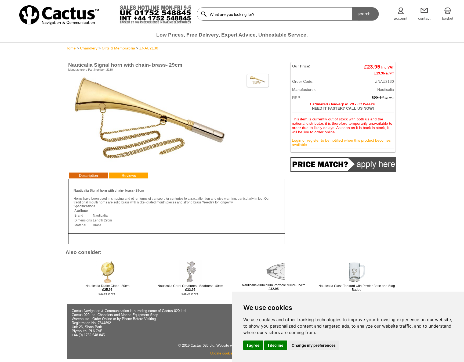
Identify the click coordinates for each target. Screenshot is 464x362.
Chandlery (88, 48)
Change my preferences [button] (314, 345)
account (400, 18)
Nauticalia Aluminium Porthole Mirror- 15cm (273, 288)
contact (424, 18)
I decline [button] (275, 345)
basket (447, 18)
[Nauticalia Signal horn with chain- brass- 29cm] (149, 163)
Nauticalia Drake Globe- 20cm (107, 289)
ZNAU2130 (148, 48)
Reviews (129, 175)
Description (88, 175)
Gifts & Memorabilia (118, 48)
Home (71, 48)
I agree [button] (253, 345)
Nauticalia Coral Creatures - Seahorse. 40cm (190, 289)
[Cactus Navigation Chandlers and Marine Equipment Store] (59, 23)
